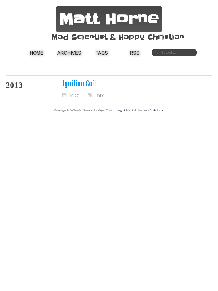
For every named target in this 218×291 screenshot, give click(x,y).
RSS (134, 53)
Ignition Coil (79, 83)
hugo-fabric (124, 110)
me (162, 110)
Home (36, 53)
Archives (69, 53)
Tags (102, 53)
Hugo (101, 110)
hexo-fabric (150, 110)
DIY (100, 95)
